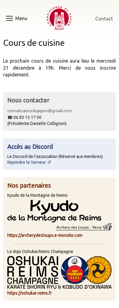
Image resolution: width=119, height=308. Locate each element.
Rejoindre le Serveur (27, 162)
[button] (22, 18)
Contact (104, 18)
